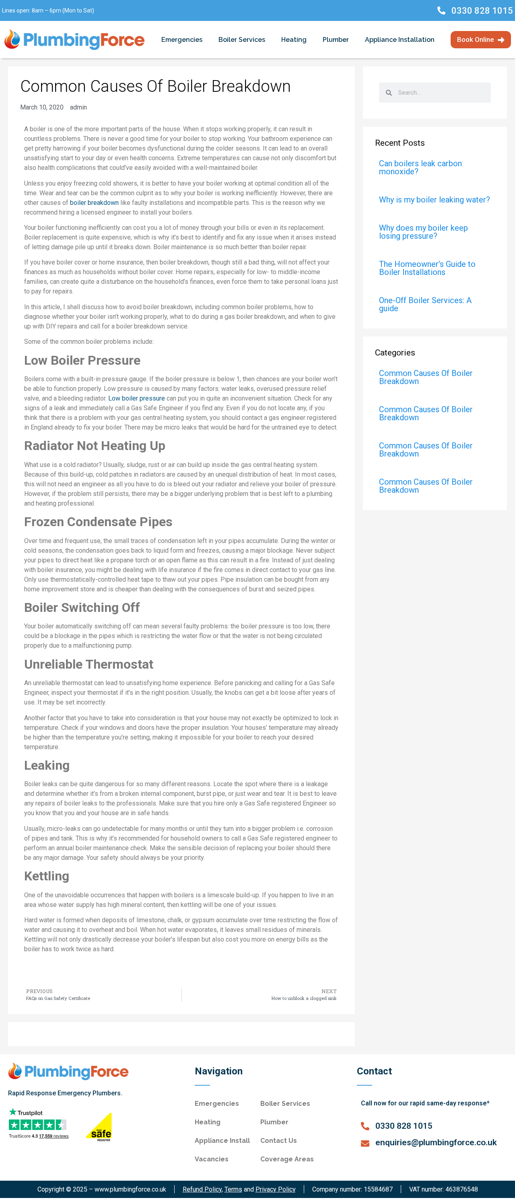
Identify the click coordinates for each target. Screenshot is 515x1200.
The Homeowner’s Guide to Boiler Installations (427, 268)
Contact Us (278, 1140)
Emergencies (181, 39)
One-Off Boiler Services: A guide (425, 304)
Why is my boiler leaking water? (434, 199)
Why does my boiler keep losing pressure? (423, 232)
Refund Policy (202, 1189)
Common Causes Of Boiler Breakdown (426, 377)
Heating (294, 39)
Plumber (336, 39)
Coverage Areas (287, 1159)
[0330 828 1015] (441, 10)
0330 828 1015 (482, 11)
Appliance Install (222, 1140)
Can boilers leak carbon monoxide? (420, 167)
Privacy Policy (275, 1189)
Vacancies (212, 1159)
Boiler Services (241, 39)
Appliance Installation (400, 39)
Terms (233, 1189)
